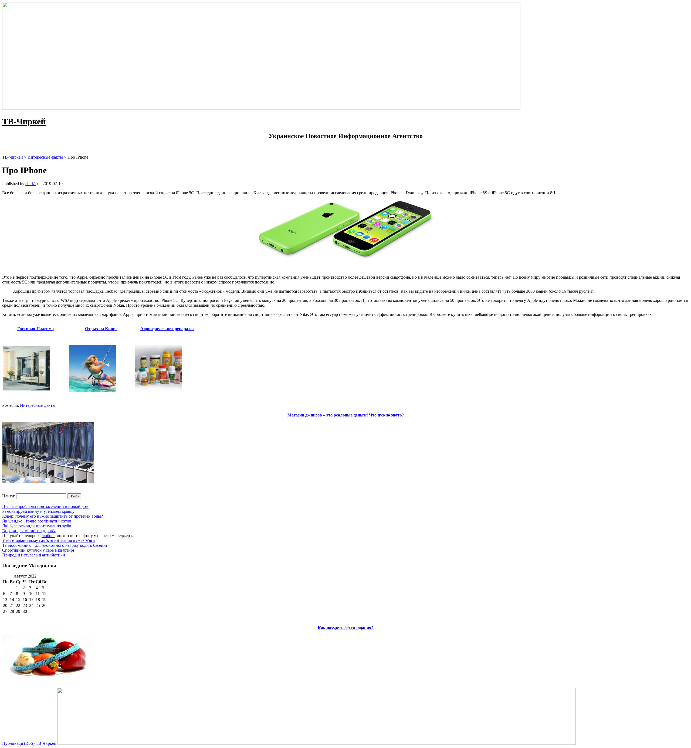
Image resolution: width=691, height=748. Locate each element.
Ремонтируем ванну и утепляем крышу (38, 511)
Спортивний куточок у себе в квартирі (38, 550)
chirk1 (30, 183)
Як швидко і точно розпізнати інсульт (36, 521)
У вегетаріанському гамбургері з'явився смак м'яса (48, 540)
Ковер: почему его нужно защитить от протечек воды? (52, 516)
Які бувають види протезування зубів (36, 526)
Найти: (8, 496)
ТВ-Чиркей (24, 121)
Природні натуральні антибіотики (33, 555)
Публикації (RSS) (18, 743)
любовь (48, 535)
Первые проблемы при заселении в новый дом (45, 506)
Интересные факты (37, 405)
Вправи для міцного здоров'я (29, 530)
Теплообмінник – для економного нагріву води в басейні (54, 545)
